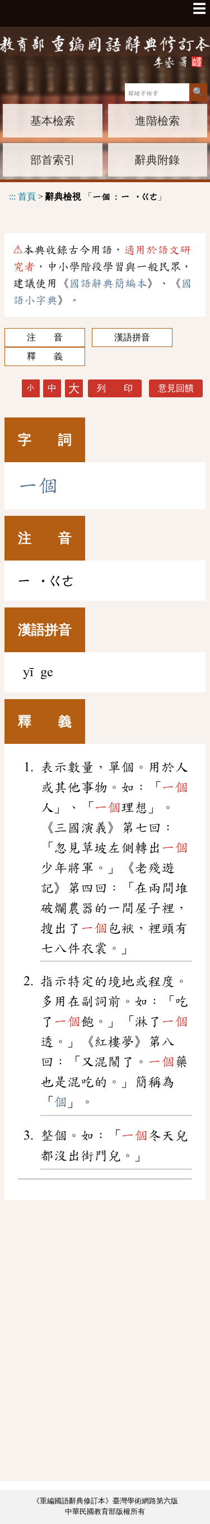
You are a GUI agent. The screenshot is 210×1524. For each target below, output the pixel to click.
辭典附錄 (157, 160)
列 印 (115, 388)
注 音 (45, 337)
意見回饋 (176, 388)
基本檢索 (52, 121)
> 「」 (87, 196)
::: (12, 196)
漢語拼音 (132, 337)
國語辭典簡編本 (108, 283)
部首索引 (52, 160)
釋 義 (45, 356)
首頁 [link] (27, 196)
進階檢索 (157, 121)
